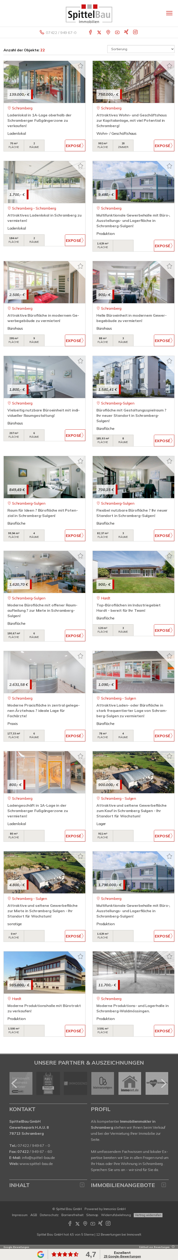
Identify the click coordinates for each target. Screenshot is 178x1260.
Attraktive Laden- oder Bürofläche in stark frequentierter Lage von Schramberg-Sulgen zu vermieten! (131, 710)
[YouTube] (117, 32)
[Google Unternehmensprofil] (108, 32)
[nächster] (163, 1083)
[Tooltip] (172, 1247)
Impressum (20, 1215)
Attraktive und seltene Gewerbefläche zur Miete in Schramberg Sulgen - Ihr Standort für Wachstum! (42, 910)
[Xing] (126, 32)
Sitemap (92, 1215)
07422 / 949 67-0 (61, 32)
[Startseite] (89, 13)
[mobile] (169, 13)
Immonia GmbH (115, 1209)
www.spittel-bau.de (36, 1163)
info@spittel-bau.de (38, 1157)
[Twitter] (99, 32)
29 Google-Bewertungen (122, 1256)
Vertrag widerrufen (148, 1215)
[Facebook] (90, 32)
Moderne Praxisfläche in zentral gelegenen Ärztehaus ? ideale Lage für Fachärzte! (43, 710)
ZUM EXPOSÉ (75, 145)
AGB (33, 1215)
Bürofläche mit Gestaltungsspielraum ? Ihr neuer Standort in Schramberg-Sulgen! (131, 415)
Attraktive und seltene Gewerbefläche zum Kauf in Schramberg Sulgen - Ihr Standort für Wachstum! (131, 810)
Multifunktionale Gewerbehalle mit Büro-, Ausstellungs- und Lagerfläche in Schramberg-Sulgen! (133, 220)
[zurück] (14, 1083)
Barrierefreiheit (72, 1215)
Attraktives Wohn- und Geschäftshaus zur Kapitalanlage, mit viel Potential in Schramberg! (131, 120)
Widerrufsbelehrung (116, 1215)
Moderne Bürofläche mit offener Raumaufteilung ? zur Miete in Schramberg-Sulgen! (42, 610)
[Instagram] (135, 32)
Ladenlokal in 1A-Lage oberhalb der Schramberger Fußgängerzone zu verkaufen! (39, 120)
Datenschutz (49, 1215)
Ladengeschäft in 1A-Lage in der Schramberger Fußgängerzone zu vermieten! (37, 810)
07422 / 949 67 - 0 (34, 1145)
